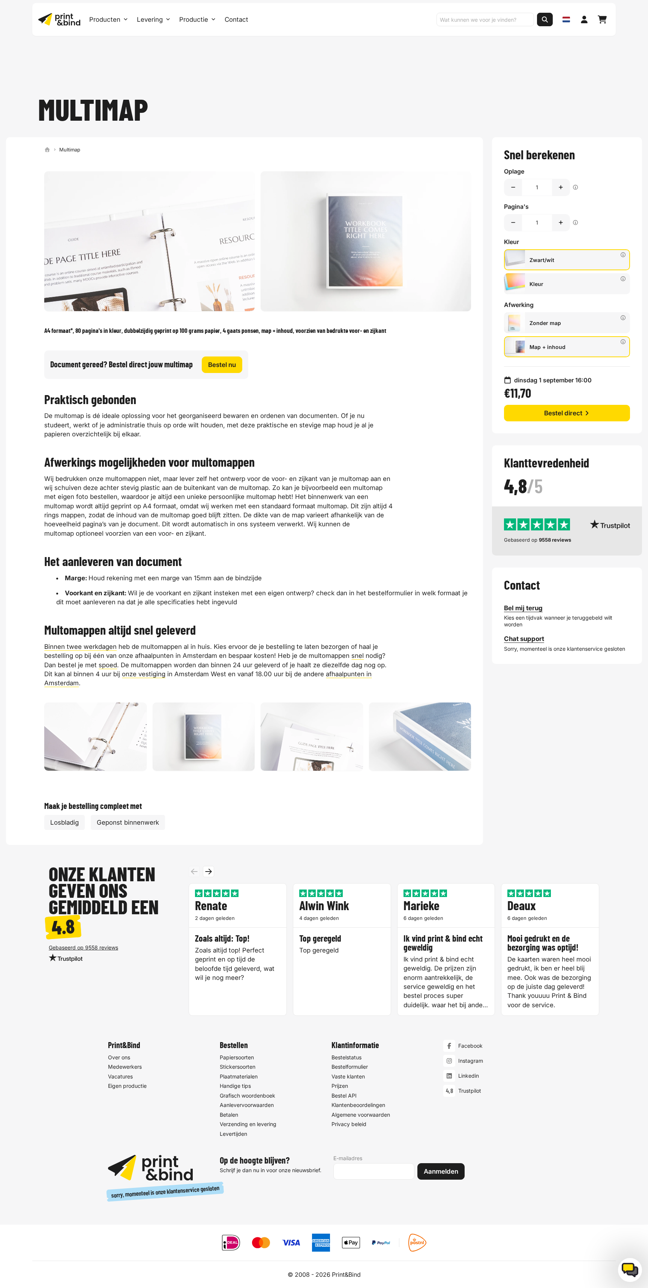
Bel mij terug (523, 608)
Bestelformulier (350, 1066)
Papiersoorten (237, 1057)
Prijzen (340, 1086)
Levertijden (233, 1134)
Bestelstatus (347, 1057)
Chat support (524, 639)
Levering (150, 19)
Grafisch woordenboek (247, 1095)
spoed (108, 665)
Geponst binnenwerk (128, 822)
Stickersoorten (237, 1066)
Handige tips (235, 1086)
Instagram (470, 1060)
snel (357, 655)
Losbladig (64, 822)
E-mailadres (347, 1158)
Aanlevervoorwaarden (247, 1105)
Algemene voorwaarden (361, 1114)
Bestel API (344, 1095)
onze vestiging (143, 674)
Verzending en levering (248, 1124)
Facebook (470, 1045)
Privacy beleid (349, 1124)
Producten (104, 19)
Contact (236, 19)
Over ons (119, 1057)
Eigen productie (127, 1086)
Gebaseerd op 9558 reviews (83, 947)
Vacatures (120, 1076)
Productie (193, 19)
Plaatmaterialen (239, 1076)
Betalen (229, 1114)
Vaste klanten (348, 1076)
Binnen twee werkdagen (80, 646)
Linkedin (468, 1075)
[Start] (47, 150)
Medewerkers (125, 1066)
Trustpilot (469, 1090)
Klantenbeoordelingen (358, 1105)
